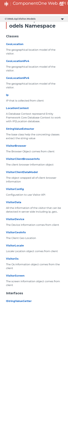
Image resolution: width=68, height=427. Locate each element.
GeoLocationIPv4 (17, 61)
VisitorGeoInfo (16, 232)
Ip (7, 94)
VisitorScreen (15, 275)
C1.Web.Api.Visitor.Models (20, 18)
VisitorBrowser (16, 145)
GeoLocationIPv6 (17, 78)
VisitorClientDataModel (22, 172)
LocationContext (17, 108)
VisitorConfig (15, 189)
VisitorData (13, 202)
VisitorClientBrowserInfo (23, 158)
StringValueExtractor (20, 128)
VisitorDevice (15, 219)
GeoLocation (14, 44)
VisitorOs (12, 258)
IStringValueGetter (19, 301)
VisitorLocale (15, 245)
